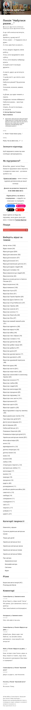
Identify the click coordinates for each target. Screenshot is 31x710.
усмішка (7, 511)
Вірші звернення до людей (14, 273)
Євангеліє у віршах (9, 527)
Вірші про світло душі (10, 121)
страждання (9, 501)
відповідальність (10, 446)
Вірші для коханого (11, 257)
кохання (22, 123)
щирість (7, 514)
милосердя (8, 471)
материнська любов (11, 468)
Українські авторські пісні (12, 542)
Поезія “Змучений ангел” (18, 682)
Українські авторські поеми (12, 550)
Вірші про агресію (11, 309)
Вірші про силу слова (10, 123)
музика (7, 474)
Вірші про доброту (11, 348)
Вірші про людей (10, 386)
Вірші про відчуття (11, 329)
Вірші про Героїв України (13, 296)
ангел (6, 443)
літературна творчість (12, 465)
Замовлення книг (11, 561)
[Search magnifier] (26, 230)
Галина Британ (13, 10)
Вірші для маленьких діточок (14, 264)
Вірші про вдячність (11, 326)
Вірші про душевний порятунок (14, 361)
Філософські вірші (11, 440)
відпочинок (8, 118)
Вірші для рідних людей (13, 267)
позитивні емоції (14, 124)
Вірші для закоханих (12, 254)
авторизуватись (16, 154)
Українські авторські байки (12, 554)
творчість (8, 507)
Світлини (8, 567)
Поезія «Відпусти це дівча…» (17, 648)
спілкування (8, 126)
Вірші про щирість (11, 407)
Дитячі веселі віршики (12, 422)
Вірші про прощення (11, 392)
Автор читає (9, 245)
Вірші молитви (9, 276)
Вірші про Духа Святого (13, 299)
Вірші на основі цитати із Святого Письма (15, 280)
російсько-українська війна (14, 489)
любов (7, 462)
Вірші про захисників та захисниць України (15, 375)
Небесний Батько (11, 428)
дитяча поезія (9, 452)
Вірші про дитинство (12, 342)
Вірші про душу (10, 365)
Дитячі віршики (10, 425)
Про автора (7, 558)
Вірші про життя (23, 120)
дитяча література (11, 449)
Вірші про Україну (11, 306)
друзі (18, 123)
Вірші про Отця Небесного (14, 303)
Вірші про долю (10, 351)
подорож (7, 124)
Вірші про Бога (9, 293)
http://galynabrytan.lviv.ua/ (9, 705)
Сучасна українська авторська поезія (13, 27)
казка (6, 456)
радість (7, 483)
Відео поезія (9, 248)
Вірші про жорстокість (12, 371)
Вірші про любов (10, 383)
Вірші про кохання (11, 380)
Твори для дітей (8, 538)
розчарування (9, 486)
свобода (7, 495)
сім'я (21, 124)
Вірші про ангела (10, 312)
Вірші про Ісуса (10, 290)
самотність (8, 492)
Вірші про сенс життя (22, 121)
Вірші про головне (13, 120)
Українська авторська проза (13, 546)
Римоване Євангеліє (12, 431)
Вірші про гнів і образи (12, 335)
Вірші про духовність (12, 357)
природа (7, 477)
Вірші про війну (10, 332)
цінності (14, 126)
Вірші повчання (10, 287)
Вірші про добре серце (12, 345)
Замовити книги (20, 596)
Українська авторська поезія (15, 437)
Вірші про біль (9, 318)
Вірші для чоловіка (11, 270)
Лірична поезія (20, 28)
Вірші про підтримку (11, 395)
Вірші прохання (10, 401)
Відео (7, 570)
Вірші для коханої (11, 261)
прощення (8, 480)
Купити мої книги (10, 178)
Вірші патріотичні (10, 284)
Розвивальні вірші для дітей (14, 434)
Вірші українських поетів (13, 416)
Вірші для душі (15, 118)
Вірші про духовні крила (13, 354)
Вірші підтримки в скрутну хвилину (15, 411)
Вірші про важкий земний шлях (14, 322)
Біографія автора (11, 564)
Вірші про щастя (10, 404)
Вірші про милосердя (12, 389)
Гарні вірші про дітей (12, 419)
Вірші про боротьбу (11, 315)
